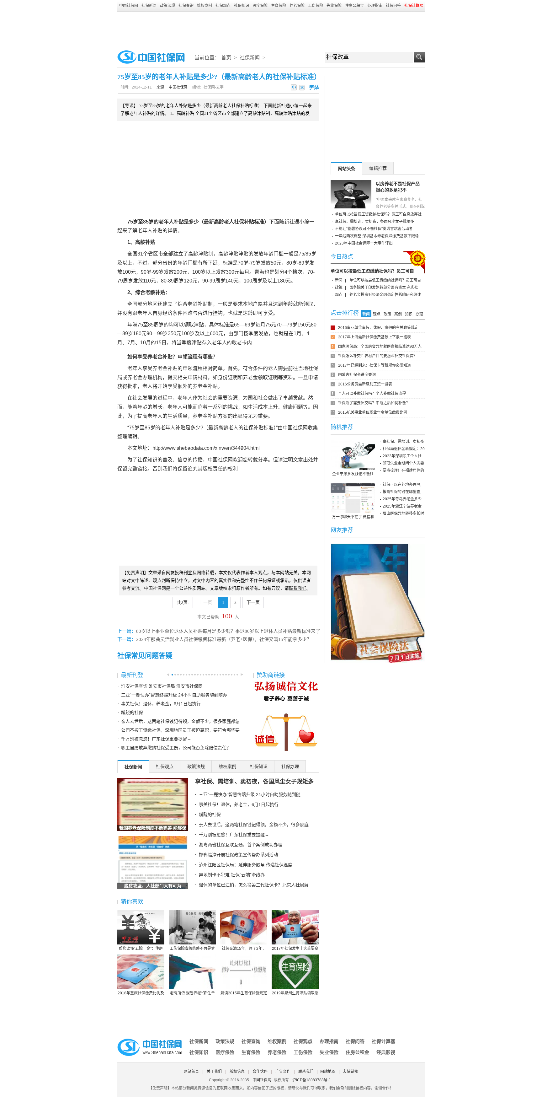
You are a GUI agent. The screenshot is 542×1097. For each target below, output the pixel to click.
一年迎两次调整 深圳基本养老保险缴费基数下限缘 (377, 236)
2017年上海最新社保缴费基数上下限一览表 (374, 337)
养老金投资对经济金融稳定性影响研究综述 (385, 295)
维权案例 (204, 5)
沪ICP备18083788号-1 (311, 1080)
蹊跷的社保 (132, 712)
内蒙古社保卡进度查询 (357, 375)
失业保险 (334, 5)
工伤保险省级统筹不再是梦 (192, 948)
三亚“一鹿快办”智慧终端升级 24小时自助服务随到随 (249, 794)
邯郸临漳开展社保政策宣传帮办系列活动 (238, 854)
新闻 (339, 280)
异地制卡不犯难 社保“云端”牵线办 (232, 874)
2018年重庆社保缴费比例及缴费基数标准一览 (141, 993)
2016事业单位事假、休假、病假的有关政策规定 (378, 327)
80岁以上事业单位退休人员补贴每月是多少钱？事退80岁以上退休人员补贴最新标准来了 (228, 631)
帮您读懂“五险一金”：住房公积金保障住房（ (141, 948)
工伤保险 (315, 5)
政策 (339, 287)
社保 (239, 221)
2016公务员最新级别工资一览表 (365, 384)
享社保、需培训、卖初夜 (403, 441)
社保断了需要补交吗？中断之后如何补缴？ (374, 403)
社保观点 (223, 5)
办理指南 (374, 5)
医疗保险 (260, 5)
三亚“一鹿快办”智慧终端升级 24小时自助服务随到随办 (174, 694)
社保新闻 (149, 5)
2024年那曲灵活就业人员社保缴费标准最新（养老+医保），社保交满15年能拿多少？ (223, 639)
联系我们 (305, 1071)
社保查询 (186, 5)
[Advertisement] (271, 29)
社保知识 (241, 5)
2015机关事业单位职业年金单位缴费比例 (372, 412)
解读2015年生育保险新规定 (244, 993)
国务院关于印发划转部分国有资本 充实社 (383, 287)
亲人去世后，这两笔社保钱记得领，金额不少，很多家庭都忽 (180, 721)
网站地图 (327, 1071)
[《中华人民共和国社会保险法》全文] (378, 546)
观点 (339, 295)
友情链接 (350, 1071)
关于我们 (214, 1071)
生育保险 (278, 5)
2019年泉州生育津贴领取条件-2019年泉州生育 (295, 993)
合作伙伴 (260, 1071)
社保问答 (393, 5)
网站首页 (191, 1071)
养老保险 (297, 5)
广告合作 (282, 1071)
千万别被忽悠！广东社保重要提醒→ (156, 738)
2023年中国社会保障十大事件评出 (364, 243)
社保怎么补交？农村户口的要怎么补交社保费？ (377, 356)
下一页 (253, 602)
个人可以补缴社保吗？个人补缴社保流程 (372, 393)
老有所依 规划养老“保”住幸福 (192, 993)
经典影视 (385, 1052)
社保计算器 (383, 1041)
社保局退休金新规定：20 (404, 449)
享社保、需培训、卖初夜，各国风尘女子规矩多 (254, 781)
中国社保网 (128, 5)
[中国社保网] (150, 1039)
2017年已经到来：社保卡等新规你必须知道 (374, 365)
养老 (152, 356)
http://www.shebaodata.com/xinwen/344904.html (206, 448)
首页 (226, 57)
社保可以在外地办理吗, (402, 484)
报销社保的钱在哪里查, (402, 492)
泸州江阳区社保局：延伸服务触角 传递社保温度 (245, 864)
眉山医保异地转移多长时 (403, 513)
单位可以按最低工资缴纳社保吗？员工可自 (372, 270)
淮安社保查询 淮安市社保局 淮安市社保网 (162, 686)
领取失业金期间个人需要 (403, 463)
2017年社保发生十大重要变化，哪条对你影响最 (295, 948)
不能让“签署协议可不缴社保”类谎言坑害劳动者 (374, 229)
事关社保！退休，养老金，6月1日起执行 (161, 703)
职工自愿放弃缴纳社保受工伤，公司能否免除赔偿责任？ (176, 747)
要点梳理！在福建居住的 (403, 470)
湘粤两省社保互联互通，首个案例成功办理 (240, 844)
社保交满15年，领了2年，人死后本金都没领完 (244, 948)
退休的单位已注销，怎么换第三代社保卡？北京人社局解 (254, 884)
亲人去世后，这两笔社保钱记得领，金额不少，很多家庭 (254, 824)
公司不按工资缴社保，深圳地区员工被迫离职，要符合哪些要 (180, 730)
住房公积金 (354, 5)
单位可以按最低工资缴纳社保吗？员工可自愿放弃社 (378, 214)
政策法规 (167, 5)
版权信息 (237, 1071)
